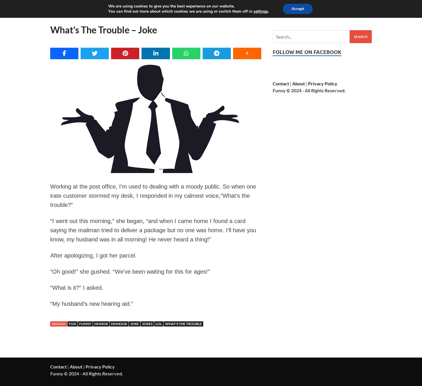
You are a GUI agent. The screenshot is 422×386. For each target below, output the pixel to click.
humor (101, 324)
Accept (297, 8)
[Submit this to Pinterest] (125, 53)
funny (85, 324)
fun (72, 324)
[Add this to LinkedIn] (156, 53)
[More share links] (247, 53)
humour (119, 324)
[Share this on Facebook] (64, 53)
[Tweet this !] (95, 53)
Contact (281, 83)
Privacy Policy (322, 83)
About (298, 83)
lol (159, 324)
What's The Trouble (183, 324)
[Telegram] (217, 53)
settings (260, 11)
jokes (147, 324)
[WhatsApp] (186, 53)
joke (134, 324)
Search (360, 36)
